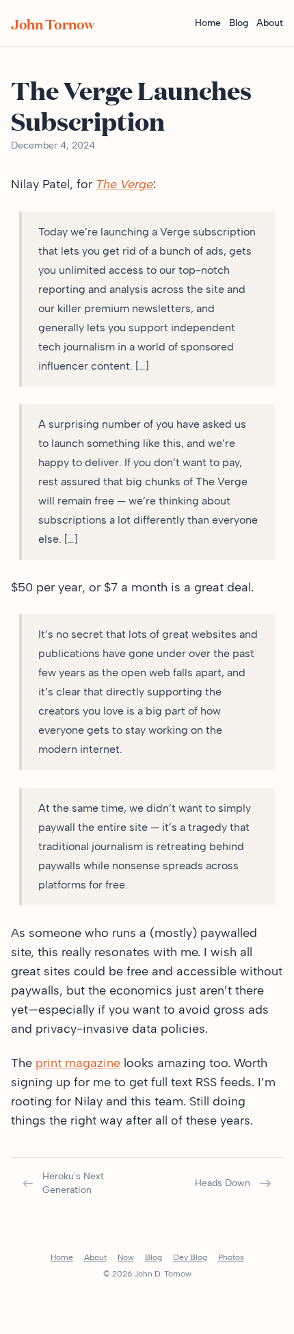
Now (126, 1257)
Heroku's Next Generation (73, 1183)
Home (208, 23)
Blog (238, 23)
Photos (231, 1257)
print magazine (78, 1062)
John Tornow (52, 23)
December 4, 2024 (53, 145)
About (269, 23)
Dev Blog (190, 1257)
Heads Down (222, 1183)
